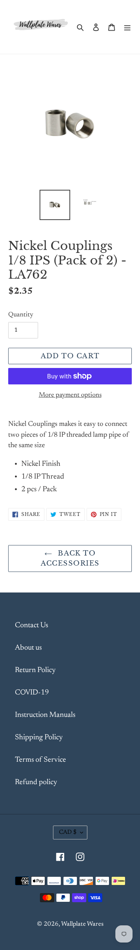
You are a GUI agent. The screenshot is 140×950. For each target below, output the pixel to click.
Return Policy (35, 670)
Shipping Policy (39, 737)
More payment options (70, 395)
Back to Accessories (70, 558)
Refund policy (36, 782)
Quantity (20, 315)
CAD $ (68, 832)
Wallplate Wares (82, 924)
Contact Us (31, 625)
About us (28, 648)
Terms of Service (40, 760)
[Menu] (127, 27)
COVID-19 (32, 692)
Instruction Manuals (45, 715)
